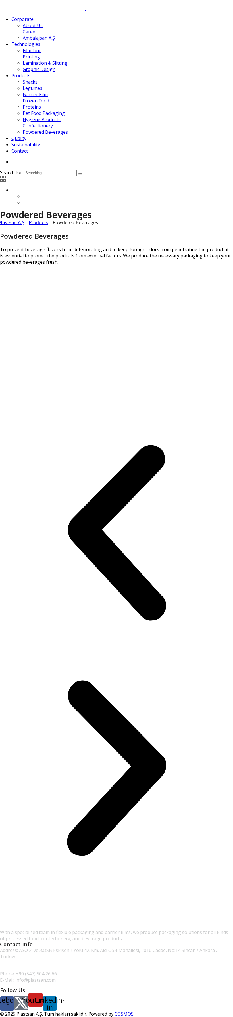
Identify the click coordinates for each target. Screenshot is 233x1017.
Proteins (32, 107)
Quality (18, 138)
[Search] (80, 174)
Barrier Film (35, 94)
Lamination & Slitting (45, 63)
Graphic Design (39, 69)
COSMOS (124, 1014)
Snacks (30, 82)
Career (30, 32)
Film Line (32, 50)
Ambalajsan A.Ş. (39, 38)
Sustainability (25, 144)
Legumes (32, 88)
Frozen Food (36, 101)
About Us (33, 25)
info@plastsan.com (35, 980)
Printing (31, 57)
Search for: (12, 172)
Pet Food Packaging (44, 113)
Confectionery (38, 126)
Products (20, 75)
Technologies (25, 44)
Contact (19, 151)
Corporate (22, 19)
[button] (116, 533)
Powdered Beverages (45, 132)
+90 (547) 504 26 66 (36, 974)
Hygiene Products (42, 119)
